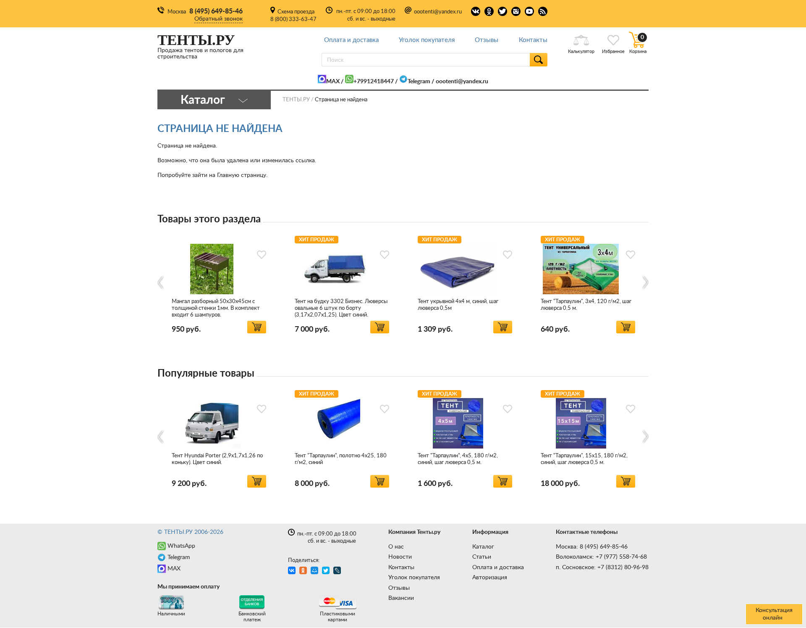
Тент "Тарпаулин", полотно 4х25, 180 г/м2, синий (341, 459)
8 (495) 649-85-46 (216, 11)
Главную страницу (241, 175)
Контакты (533, 40)
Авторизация (489, 578)
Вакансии (401, 598)
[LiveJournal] (338, 571)
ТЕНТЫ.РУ (296, 100)
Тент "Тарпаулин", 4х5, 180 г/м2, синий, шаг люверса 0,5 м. (458, 459)
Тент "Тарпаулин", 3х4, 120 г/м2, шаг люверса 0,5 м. (586, 305)
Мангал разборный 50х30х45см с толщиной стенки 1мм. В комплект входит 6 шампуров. (216, 308)
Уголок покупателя (427, 40)
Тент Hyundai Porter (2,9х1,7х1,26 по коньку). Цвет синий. (217, 459)
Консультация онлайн (774, 614)
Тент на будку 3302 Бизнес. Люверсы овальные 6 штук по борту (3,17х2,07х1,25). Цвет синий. (341, 308)
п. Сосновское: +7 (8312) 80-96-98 (602, 567)
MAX (333, 81)
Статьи (481, 557)
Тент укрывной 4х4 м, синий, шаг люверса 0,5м (458, 305)
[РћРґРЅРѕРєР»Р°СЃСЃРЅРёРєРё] (304, 571)
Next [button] (645, 282)
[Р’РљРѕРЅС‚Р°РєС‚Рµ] (293, 571)
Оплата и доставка (351, 40)
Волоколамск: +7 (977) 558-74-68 (601, 557)
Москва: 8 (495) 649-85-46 (592, 547)
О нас (396, 547)
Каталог (483, 547)
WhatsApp (181, 546)
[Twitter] (327, 571)
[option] (218, 283)
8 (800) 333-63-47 (293, 19)
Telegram (419, 81)
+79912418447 (373, 81)
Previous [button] (161, 282)
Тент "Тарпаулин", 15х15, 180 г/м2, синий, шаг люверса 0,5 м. (584, 459)
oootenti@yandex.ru (438, 12)
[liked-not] (261, 255)
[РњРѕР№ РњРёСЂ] (315, 571)
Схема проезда (295, 12)
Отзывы (486, 40)
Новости (400, 557)
